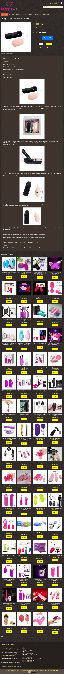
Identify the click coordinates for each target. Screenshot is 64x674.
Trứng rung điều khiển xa (40, 438)
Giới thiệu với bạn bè (52, 47)
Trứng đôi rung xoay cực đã (24, 485)
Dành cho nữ (19, 14)
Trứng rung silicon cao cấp (9, 508)
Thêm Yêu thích (36, 47)
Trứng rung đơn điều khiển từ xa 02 (24, 626)
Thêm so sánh (43, 47)
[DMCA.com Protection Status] (32, 672)
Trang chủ (4, 14)
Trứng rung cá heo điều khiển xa (24, 272)
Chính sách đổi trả (24, 670)
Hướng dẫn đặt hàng (33, 670)
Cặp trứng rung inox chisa (24, 414)
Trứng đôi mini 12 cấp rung (39, 626)
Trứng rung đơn (40, 461)
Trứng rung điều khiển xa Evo (40, 343)
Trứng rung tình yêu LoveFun (40, 485)
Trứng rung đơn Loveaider (24, 555)
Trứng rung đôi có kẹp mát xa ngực (55, 508)
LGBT (25, 14)
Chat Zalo (48, 38)
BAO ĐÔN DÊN (46, 14)
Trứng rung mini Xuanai (39, 319)
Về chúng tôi (9, 670)
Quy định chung (15, 670)
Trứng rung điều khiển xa (40, 508)
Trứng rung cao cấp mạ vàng (9, 626)
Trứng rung (30, 14)
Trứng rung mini (40, 603)
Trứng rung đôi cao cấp (9, 485)
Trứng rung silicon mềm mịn (24, 603)
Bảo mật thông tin (54, 670)
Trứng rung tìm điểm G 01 (55, 438)
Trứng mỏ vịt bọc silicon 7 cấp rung (9, 438)
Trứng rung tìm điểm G (55, 485)
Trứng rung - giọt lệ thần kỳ (9, 461)
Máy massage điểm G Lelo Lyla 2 (55, 555)
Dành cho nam (11, 14)
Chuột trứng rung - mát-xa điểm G (39, 532)
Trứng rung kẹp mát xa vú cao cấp (9, 532)
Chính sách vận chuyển (44, 670)
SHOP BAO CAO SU (38, 14)
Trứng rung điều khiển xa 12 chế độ (40, 367)
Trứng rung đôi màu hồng (55, 603)
